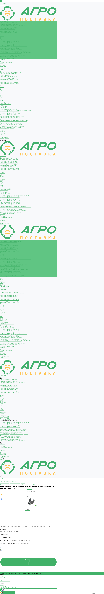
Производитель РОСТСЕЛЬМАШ (6, 193)
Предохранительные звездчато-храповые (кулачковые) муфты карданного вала (14, 50)
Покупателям (2, 133)
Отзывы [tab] (26, 510)
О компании (2, 214)
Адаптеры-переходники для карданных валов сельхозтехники (11, 57)
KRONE (1, 92)
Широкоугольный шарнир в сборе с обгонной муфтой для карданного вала (13, 55)
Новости (1, 60)
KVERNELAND (2, 94)
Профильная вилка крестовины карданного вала (8, 22)
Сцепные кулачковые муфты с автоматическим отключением (10, 53)
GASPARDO (2, 36)
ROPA (1, 183)
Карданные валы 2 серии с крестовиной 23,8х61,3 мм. (9, 27)
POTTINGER (2, 96)
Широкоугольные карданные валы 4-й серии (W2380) (9, 41)
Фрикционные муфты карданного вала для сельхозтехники (10, 123)
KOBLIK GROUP (3, 91)
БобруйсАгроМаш (3, 187)
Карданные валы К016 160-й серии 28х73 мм (7, 29)
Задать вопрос (2, 574)
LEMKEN (1, 180)
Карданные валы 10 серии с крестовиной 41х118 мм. (9, 82)
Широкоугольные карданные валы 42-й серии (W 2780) (10, 45)
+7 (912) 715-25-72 (3, 139)
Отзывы (1, 130)
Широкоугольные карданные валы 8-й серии (8, 44)
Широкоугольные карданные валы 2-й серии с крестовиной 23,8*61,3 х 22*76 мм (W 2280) (15, 40)
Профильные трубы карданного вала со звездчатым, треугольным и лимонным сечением (15, 52)
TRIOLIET (1, 100)
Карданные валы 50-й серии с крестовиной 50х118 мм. (9, 83)
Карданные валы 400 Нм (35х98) (5, 104)
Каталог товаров (3, 156)
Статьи (1, 132)
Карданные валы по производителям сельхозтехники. (9, 84)
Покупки (1, 64)
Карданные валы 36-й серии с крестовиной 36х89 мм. (9, 31)
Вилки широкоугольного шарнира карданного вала (9, 24)
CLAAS (1, 34)
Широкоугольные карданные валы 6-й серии (8, 43)
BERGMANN (2, 33)
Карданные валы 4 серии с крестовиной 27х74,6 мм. (9, 28)
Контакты (1, 224)
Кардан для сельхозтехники (5, 26)
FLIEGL (1, 35)
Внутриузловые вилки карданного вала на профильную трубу (11, 72)
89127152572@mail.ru (3, 3)
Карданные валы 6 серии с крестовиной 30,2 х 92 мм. (9, 79)
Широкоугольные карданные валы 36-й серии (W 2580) (10, 113)
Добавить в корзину (29, 489)
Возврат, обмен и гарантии (5, 67)
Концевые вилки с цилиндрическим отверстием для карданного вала (12, 25)
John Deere (2, 176)
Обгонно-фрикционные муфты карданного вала (8, 119)
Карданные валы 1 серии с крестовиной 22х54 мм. (9, 76)
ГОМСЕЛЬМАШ (2, 102)
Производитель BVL (3, 107)
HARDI (1, 38)
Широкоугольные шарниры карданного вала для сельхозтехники (11, 54)
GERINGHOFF (2, 173)
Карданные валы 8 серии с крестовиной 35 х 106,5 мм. (9, 32)
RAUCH (1, 97)
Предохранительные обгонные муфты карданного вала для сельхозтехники (13, 51)
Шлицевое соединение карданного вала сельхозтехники (10, 56)
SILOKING (2, 99)
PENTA (1, 95)
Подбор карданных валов (4, 137)
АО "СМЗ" (1, 186)
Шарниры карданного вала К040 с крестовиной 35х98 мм (10, 47)
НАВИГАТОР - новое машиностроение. (7, 105)
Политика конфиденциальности (6, 62)
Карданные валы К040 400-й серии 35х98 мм (8, 30)
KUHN (1, 93)
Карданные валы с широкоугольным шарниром (8, 109)
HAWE (1, 39)
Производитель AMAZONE (4, 106)
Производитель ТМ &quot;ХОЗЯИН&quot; (7, 108)
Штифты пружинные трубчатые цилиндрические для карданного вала (12, 126)
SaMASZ (1, 98)
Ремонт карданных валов (4, 68)
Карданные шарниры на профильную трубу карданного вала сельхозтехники (13, 46)
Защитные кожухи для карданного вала (7, 58)
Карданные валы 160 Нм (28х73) (5, 103)
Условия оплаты (3, 65)
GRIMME (1, 37)
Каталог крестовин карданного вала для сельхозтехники (10, 48)
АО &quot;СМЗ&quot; (3, 101)
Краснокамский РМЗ (4, 190)
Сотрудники (2, 61)
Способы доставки (3, 66)
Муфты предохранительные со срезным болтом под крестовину (11, 49)
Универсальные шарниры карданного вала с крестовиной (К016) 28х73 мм (13, 116)
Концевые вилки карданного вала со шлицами (8, 23)
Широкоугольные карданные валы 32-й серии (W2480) (10, 42)
